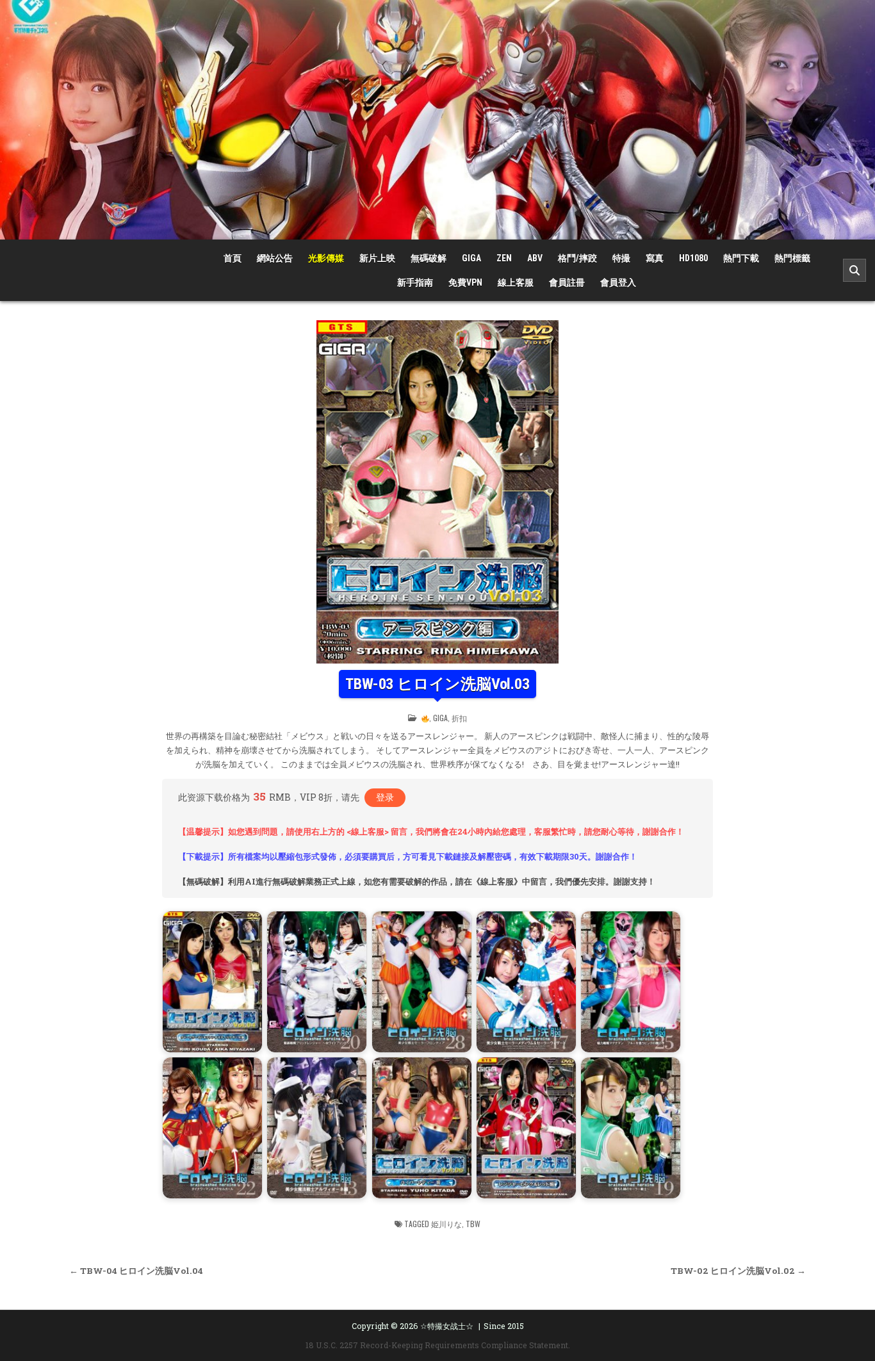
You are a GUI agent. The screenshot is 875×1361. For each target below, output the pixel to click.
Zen (504, 258)
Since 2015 (504, 1326)
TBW (473, 1223)
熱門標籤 (792, 258)
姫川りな (446, 1223)
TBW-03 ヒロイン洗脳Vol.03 (437, 684)
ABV (535, 258)
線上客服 (516, 282)
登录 (385, 797)
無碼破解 (428, 258)
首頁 (232, 258)
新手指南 (415, 282)
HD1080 (693, 258)
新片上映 (377, 258)
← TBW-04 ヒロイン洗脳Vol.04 (136, 1270)
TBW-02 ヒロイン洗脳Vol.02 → (738, 1270)
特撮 (621, 258)
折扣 (459, 717)
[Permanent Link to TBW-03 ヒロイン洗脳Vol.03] (437, 492)
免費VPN (465, 282)
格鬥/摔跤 (577, 258)
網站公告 (275, 258)
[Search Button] (854, 270)
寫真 (655, 258)
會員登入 (618, 282)
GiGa (471, 258)
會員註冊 (567, 282)
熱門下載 (741, 258)
